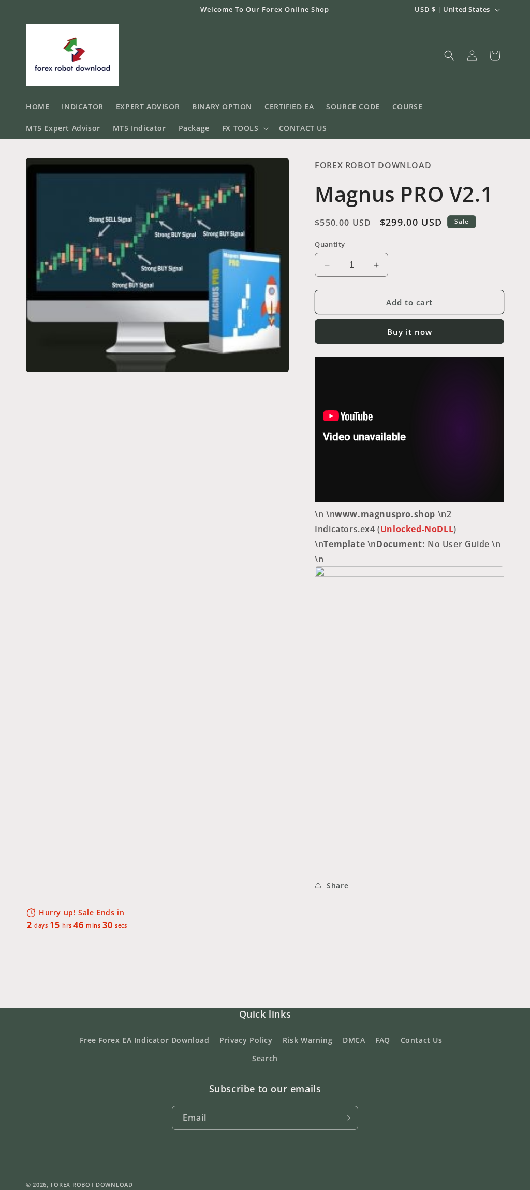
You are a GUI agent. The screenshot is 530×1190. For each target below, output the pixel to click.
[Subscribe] (346, 1118)
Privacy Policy (245, 1040)
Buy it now (409, 332)
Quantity (330, 244)
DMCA (354, 1040)
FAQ (382, 1040)
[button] (244, 128)
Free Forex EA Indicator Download (144, 1040)
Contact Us (422, 1040)
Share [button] (337, 885)
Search (265, 1058)
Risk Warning (307, 1040)
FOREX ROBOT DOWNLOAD (92, 1184)
